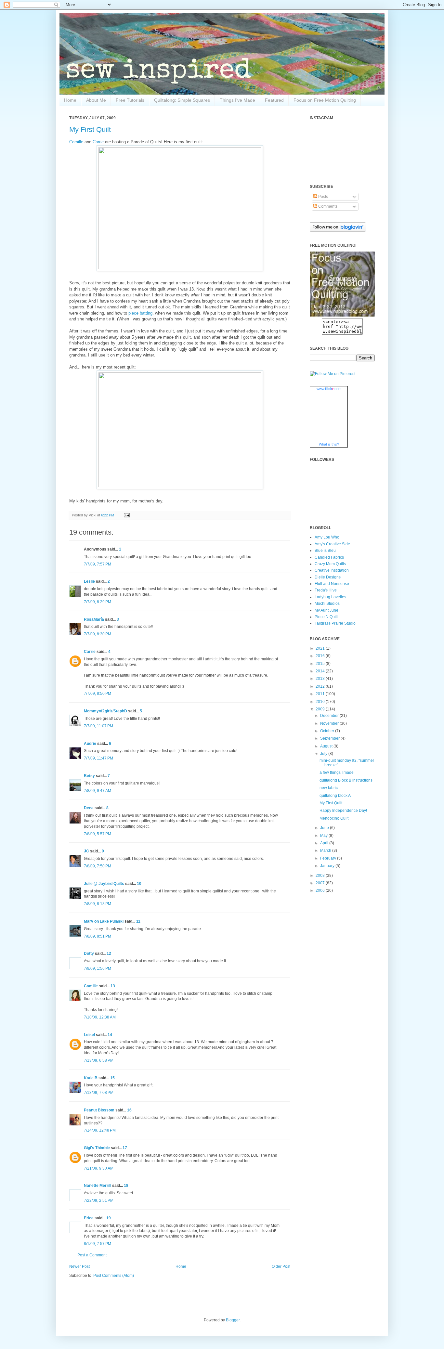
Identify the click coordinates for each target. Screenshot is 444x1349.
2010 (321, 701)
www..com (329, 389)
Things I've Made (237, 100)
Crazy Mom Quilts (330, 564)
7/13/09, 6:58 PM (98, 1060)
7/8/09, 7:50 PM (97, 866)
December (330, 715)
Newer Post (79, 1266)
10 (139, 883)
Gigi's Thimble (97, 1148)
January (327, 865)
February (328, 858)
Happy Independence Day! (343, 810)
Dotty (89, 953)
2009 (321, 709)
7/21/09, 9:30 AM (98, 1168)
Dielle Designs (328, 577)
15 (112, 1078)
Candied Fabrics (329, 557)
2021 (321, 648)
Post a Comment (92, 1255)
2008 (321, 875)
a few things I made (337, 772)
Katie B (91, 1078)
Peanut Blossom (99, 1110)
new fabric (329, 787)
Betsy (89, 775)
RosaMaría (94, 619)
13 (113, 986)
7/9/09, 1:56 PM (97, 968)
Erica (89, 1218)
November (330, 723)
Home (70, 100)
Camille (76, 141)
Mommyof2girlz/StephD (105, 711)
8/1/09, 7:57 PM (97, 1243)
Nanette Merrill (97, 1185)
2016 (321, 656)
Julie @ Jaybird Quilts (104, 883)
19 (108, 1218)
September (330, 738)
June (325, 827)
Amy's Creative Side (332, 544)
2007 (321, 883)
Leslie (89, 581)
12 (109, 953)
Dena (89, 808)
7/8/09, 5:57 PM (97, 834)
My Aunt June (326, 610)
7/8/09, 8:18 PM (97, 903)
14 (110, 1034)
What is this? (329, 444)
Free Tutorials (130, 100)
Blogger (233, 1320)
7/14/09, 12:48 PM (100, 1130)
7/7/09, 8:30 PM (97, 634)
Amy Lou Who (327, 537)
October (327, 731)
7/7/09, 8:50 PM (97, 693)
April (324, 843)
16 (129, 1110)
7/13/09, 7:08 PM (98, 1092)
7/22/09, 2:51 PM (98, 1200)
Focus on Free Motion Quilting (325, 100)
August (326, 746)
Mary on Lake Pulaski (104, 921)
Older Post (281, 1266)
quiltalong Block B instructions (346, 780)
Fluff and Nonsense (332, 583)
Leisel (89, 1034)
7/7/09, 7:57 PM (97, 564)
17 (125, 1148)
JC (86, 851)
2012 (321, 686)
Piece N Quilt (326, 617)
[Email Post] (126, 515)
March (326, 850)
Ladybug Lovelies (330, 597)
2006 (321, 890)
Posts (322, 196)
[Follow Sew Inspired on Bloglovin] (338, 230)
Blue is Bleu (325, 550)
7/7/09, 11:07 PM (98, 726)
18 (126, 1185)
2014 (321, 671)
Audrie (90, 743)
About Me (96, 100)
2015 (321, 663)
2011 (321, 694)
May (324, 835)
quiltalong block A (335, 795)
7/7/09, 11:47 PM (98, 758)
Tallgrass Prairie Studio (335, 623)
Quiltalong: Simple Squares (182, 100)
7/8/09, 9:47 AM (97, 790)
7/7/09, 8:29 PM (97, 602)
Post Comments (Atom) (113, 1275)
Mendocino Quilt (334, 818)
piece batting (140, 313)
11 (138, 921)
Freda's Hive (326, 590)
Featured (274, 100)
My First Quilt (90, 129)
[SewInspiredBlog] (342, 315)
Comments (327, 206)
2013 (321, 678)
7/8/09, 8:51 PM (97, 936)
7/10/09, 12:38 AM (100, 1017)
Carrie (98, 141)
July (324, 753)
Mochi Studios (327, 603)
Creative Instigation (332, 570)
